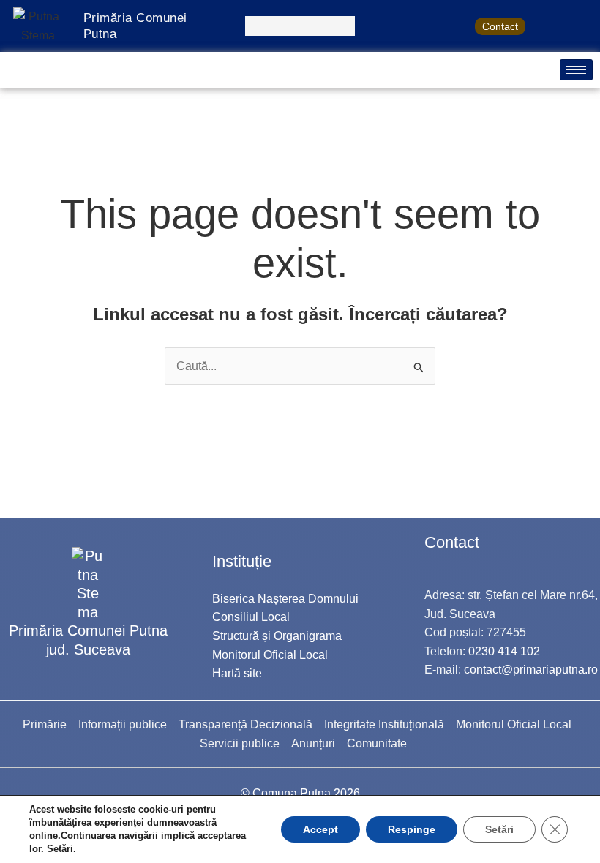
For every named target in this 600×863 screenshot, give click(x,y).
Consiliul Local (251, 617)
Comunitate (377, 743)
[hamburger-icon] (576, 69)
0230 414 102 (504, 651)
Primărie (45, 724)
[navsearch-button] (300, 26)
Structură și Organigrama (277, 636)
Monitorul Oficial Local (270, 655)
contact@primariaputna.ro (531, 669)
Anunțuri (313, 743)
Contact (500, 26)
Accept (320, 829)
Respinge (411, 829)
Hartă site (237, 673)
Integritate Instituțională (384, 724)
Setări (60, 848)
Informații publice (122, 724)
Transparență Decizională (245, 724)
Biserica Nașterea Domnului (285, 598)
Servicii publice (240, 743)
